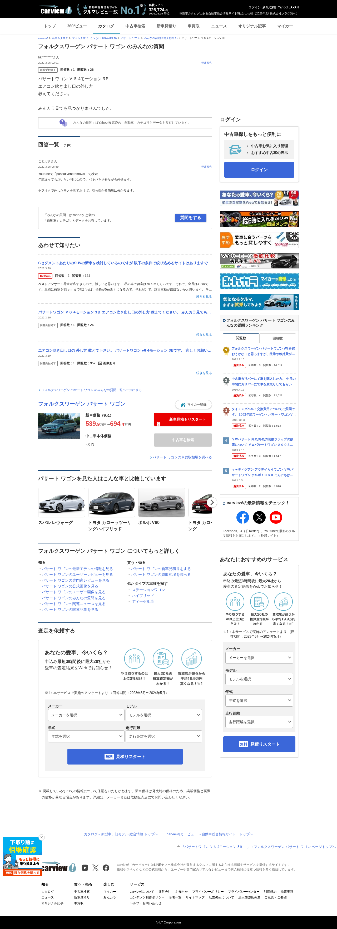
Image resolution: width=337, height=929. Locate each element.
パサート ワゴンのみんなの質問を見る (74, 598)
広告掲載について (221, 897)
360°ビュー (77, 26)
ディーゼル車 (143, 601)
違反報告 (206, 62)
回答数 (277, 338)
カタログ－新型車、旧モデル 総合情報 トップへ (121, 834)
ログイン (254, 7)
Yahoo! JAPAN (288, 7)
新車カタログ (60, 38)
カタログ (106, 26)
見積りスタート (131, 756)
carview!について (142, 891)
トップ (50, 26)
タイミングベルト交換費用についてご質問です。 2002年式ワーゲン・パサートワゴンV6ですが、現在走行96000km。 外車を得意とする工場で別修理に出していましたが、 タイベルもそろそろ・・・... (264, 412)
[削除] (41, 837)
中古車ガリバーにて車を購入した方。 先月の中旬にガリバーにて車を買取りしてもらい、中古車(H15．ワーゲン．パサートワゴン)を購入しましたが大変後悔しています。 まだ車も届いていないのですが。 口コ (264, 382)
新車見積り (166, 26)
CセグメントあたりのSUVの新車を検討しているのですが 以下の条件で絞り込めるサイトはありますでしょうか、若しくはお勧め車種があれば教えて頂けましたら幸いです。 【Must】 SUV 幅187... (125, 263)
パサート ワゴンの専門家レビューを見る (75, 580)
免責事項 (287, 891)
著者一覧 (175, 897)
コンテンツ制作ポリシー (147, 897)
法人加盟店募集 (249, 897)
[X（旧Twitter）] (95, 867)
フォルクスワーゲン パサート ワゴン (82, 404)
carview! (43, 38)
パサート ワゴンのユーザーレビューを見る (77, 574)
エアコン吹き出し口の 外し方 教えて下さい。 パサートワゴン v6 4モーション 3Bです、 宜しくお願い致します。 (125, 350)
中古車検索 (135, 26)
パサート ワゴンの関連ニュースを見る (74, 604)
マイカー (285, 26)
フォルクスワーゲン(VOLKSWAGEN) (94, 38)
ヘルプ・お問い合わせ (145, 903)
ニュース (219, 26)
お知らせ (181, 891)
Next (212, 502)
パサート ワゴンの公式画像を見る (70, 586)
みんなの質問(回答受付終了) (160, 38)
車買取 (194, 26)
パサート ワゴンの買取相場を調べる (161, 574)
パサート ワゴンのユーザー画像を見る (74, 592)
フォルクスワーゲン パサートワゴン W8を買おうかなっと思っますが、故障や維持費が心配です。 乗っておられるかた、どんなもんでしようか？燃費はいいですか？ (264, 351)
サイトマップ (195, 897)
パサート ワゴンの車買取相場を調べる (182, 457)
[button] (193, 404)
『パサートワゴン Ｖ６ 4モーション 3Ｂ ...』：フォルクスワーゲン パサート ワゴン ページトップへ (258, 847)
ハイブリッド (143, 595)
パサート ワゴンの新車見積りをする (161, 569)
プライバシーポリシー (208, 891)
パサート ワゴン (130, 38)
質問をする (190, 217)
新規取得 (268, 7)
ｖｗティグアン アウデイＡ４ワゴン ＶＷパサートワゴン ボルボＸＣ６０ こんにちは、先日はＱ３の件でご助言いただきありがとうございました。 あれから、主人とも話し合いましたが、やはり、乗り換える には (264, 472)
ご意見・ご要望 (276, 897)
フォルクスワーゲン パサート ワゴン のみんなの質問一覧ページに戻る (91, 390)
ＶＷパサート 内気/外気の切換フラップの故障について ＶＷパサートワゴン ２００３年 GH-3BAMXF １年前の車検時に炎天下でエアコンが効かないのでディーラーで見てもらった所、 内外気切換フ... (264, 442)
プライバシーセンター (244, 891)
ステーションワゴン (148, 590)
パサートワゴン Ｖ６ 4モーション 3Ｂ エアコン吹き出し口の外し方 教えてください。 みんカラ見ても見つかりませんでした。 (125, 312)
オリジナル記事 (252, 26)
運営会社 (164, 891)
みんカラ (109, 897)
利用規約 (270, 891)
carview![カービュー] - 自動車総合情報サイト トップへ (210, 834)
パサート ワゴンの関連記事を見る (70, 609)
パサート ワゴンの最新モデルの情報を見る (77, 569)
